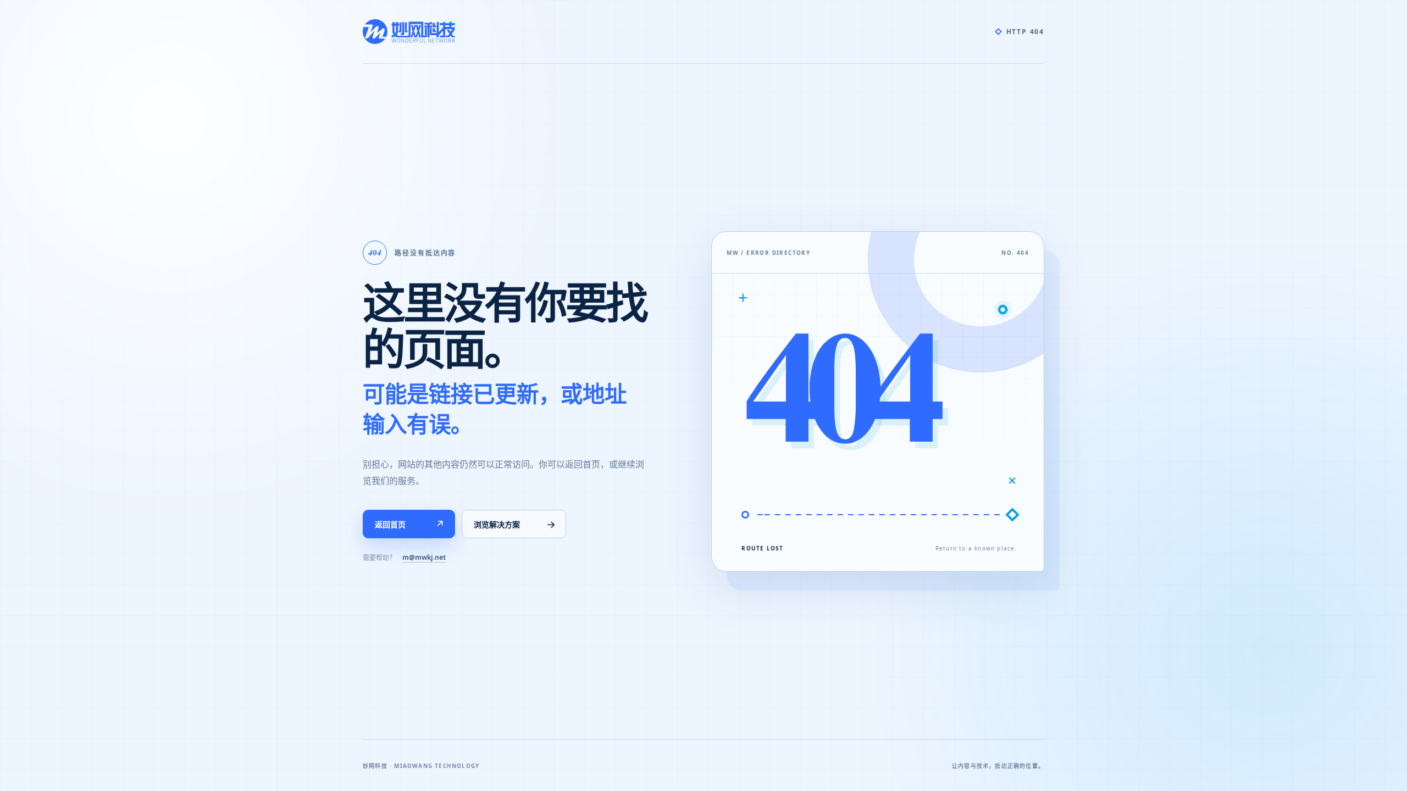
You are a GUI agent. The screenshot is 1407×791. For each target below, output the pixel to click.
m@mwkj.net (424, 557)
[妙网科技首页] (409, 31)
